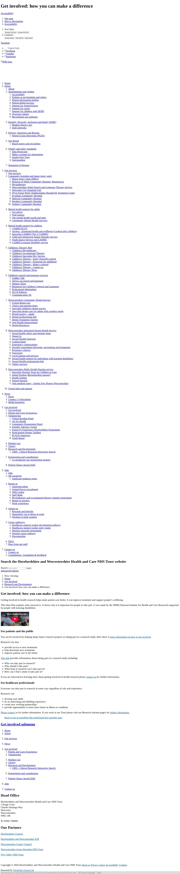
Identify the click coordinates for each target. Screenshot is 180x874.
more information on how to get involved (130, 637)
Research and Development (18, 584)
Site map (8, 18)
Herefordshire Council (12, 834)
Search (4, 568)
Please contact (8, 712)
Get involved (10, 581)
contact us (91, 677)
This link (5, 658)
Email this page (45, 717)
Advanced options (10, 570)
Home (7, 578)
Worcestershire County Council (16, 844)
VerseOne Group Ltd (23, 870)
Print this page (31, 717)
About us (85, 865)
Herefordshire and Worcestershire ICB (20, 839)
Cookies (123, 865)
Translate (5, 42)
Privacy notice (98, 865)
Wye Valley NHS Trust (12, 854)
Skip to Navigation (13, 21)
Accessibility (7, 13)
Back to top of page (14, 717)
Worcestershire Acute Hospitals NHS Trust (22, 849)
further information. (120, 712)
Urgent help (13, 48)
